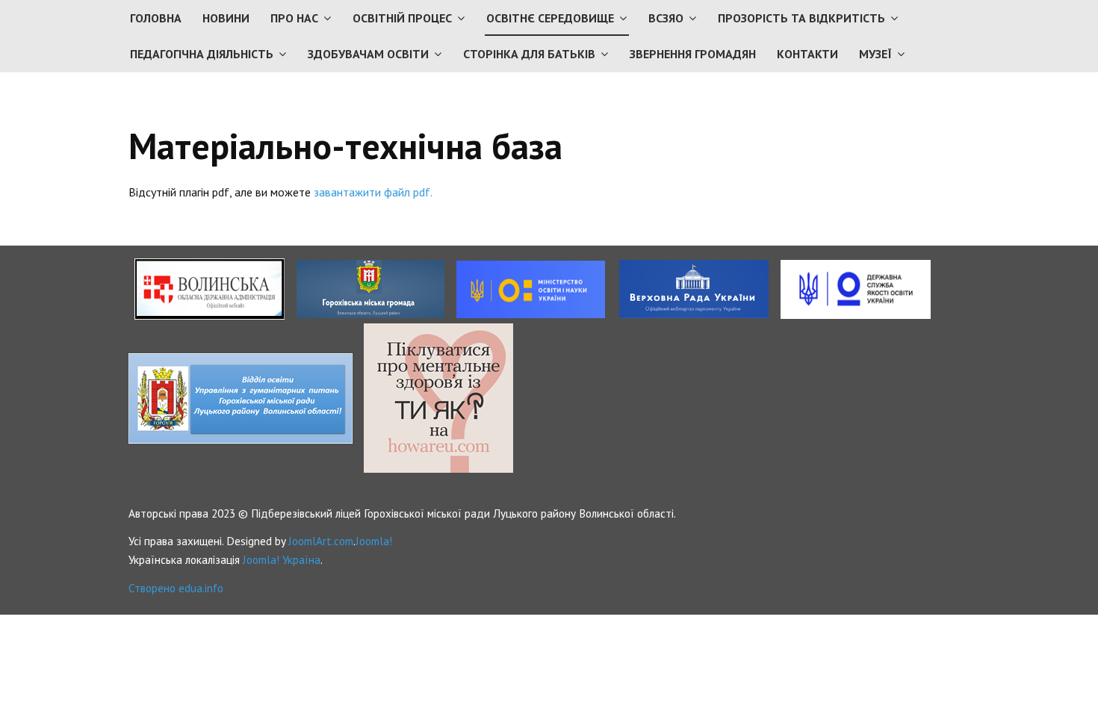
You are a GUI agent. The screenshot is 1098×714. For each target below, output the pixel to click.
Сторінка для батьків (529, 53)
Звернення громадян (693, 53)
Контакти (807, 53)
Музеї (875, 53)
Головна (156, 17)
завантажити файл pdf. (373, 191)
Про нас (294, 17)
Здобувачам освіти (368, 53)
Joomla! (374, 540)
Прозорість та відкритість (801, 17)
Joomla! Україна (281, 559)
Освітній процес (402, 17)
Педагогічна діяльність (201, 53)
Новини (225, 17)
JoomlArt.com (320, 540)
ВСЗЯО (665, 17)
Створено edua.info (175, 587)
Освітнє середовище (550, 17)
